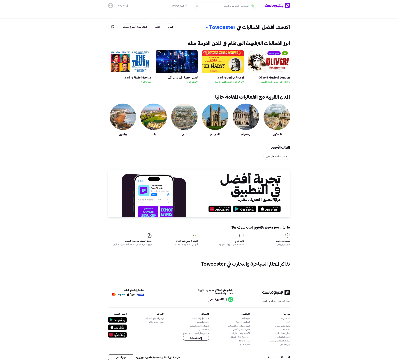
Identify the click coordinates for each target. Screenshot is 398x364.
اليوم (170, 26)
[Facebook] (275, 357)
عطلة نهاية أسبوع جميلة (135, 26)
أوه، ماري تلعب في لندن (231, 77)
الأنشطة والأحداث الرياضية (240, 333)
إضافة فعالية (196, 338)
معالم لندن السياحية (282, 333)
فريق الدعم (215, 299)
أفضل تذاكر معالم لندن (276, 156)
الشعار (287, 322)
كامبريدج (215, 134)
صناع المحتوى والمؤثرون (155, 322)
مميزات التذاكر (244, 340)
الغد (157, 26)
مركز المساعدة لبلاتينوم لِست (279, 340)
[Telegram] (288, 357)
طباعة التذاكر (204, 329)
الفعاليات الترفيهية (243, 322)
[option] (269, 67)
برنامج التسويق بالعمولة (155, 318)
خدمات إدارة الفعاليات (200, 318)
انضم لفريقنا (285, 318)
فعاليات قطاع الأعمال (241, 329)
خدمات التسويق (203, 322)
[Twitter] (282, 357)
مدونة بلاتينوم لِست (282, 326)
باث (154, 134)
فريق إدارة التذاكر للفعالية (199, 326)
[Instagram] (268, 357)
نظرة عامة (246, 318)
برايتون (123, 134)
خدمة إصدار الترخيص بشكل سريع (196, 333)
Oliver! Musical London (274, 77)
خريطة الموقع (285, 344)
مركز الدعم (121, 357)
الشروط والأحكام (283, 337)
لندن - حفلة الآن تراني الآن (183, 77)
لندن (184, 134)
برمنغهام (246, 134)
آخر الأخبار (286, 329)
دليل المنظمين (244, 344)
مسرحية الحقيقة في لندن (138, 77)
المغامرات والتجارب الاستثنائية (239, 326)
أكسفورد (277, 134)
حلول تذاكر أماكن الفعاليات (239, 337)
